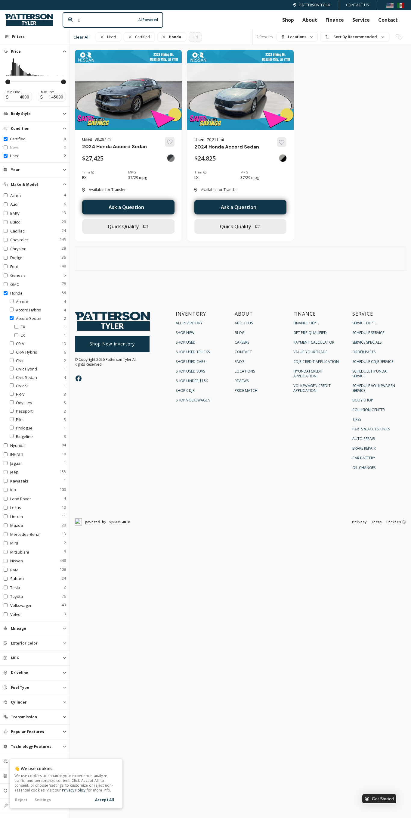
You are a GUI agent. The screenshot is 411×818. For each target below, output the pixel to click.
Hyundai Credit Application (308, 374)
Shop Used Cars (190, 361)
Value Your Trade (310, 351)
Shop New (185, 332)
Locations (245, 371)
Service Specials (367, 342)
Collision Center (368, 409)
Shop (288, 20)
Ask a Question (126, 207)
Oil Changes (364, 467)
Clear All (81, 37)
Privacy (359, 522)
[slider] (8, 82)
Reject (21, 799)
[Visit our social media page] (78, 378)
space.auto (119, 522)
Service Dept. (364, 323)
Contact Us (357, 5)
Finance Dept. (306, 323)
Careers (242, 342)
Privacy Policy (74, 790)
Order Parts (364, 351)
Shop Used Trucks (193, 351)
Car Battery (363, 458)
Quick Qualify (124, 226)
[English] (390, 5)
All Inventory (189, 323)
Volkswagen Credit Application (312, 388)
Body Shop (362, 400)
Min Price (13, 91)
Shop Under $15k (192, 380)
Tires (356, 419)
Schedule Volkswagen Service (373, 388)
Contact (388, 20)
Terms (376, 522)
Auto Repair (363, 438)
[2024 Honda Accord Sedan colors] (171, 158)
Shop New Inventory (112, 344)
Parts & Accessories (371, 429)
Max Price (47, 91)
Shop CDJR (185, 390)
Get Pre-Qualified (310, 332)
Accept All (104, 799)
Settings (43, 799)
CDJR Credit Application (316, 361)
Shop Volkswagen (193, 400)
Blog (240, 332)
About (309, 20)
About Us (244, 323)
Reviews (242, 380)
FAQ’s (240, 361)
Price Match (246, 390)
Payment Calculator (313, 342)
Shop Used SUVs (190, 371)
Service (361, 20)
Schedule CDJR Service (373, 361)
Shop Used (186, 342)
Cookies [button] (393, 522)
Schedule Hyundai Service (370, 374)
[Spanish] (400, 5)
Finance (335, 20)
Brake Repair (364, 448)
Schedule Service (368, 332)
